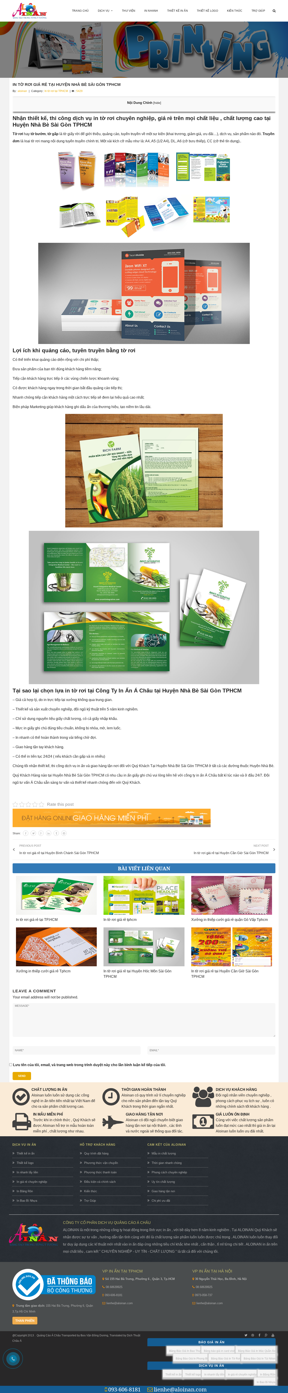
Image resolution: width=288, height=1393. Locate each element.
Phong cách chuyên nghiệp (169, 1172)
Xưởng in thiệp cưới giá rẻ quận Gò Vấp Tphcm (229, 920)
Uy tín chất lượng (163, 1181)
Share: (17, 833)
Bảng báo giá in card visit (219, 1351)
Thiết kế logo (25, 1163)
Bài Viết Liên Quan (144, 868)
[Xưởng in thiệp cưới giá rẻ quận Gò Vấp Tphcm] (231, 895)
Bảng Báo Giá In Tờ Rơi (225, 1358)
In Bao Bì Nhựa (27, 1200)
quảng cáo (110, 134)
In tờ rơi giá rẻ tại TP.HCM (37, 920)
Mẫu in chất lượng (164, 1153)
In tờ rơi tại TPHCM (56, 91)
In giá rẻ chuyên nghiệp (32, 1181)
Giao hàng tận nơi (163, 1191)
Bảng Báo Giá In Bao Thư (184, 1351)
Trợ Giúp (90, 1200)
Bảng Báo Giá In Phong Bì (192, 1358)
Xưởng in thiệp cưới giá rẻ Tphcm (43, 971)
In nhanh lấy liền (27, 1172)
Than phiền (24, 1320)
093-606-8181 (113, 1295)
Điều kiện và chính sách (100, 1181)
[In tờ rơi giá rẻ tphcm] (144, 895)
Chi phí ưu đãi (161, 1200)
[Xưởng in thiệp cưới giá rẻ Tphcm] (56, 946)
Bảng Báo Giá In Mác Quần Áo (256, 1351)
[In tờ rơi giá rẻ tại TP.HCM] (56, 895)
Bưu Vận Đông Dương (94, 1335)
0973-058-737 (203, 1295)
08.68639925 (114, 1287)
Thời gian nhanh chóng (167, 1163)
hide (157, 103)
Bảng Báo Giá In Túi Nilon (259, 1358)
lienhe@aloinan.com (119, 1303)
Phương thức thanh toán (100, 1172)
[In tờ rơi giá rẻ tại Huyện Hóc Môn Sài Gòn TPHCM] (144, 946)
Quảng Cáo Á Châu (49, 1335)
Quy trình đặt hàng (96, 1153)
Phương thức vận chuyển (101, 1163)
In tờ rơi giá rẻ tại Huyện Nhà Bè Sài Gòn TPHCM (67, 84)
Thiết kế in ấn (25, 1153)
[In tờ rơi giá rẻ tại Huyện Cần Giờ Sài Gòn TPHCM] (231, 946)
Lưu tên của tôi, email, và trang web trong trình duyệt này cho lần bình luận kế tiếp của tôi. (89, 1065)
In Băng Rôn (25, 1191)
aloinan (22, 91)
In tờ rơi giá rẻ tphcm (120, 920)
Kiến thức (90, 1191)
